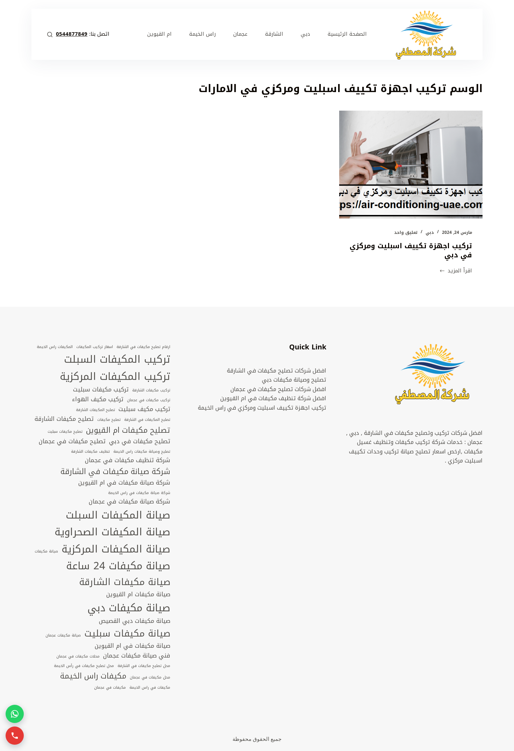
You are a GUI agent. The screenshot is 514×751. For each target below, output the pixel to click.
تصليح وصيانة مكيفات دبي (294, 379)
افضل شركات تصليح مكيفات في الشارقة (276, 370)
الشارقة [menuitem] (274, 34)
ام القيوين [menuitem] (159, 34)
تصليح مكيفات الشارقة (64, 419)
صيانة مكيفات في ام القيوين (132, 646)
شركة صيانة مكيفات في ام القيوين (124, 483)
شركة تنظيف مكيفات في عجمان (127, 460)
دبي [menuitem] (305, 34)
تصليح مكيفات (109, 420)
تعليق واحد (405, 232)
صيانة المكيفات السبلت (118, 515)
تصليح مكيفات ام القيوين (128, 430)
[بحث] (49, 34)
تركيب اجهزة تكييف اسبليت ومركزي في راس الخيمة (262, 407)
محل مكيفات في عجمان (150, 677)
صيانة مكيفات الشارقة (124, 582)
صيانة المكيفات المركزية (116, 549)
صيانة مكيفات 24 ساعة (118, 565)
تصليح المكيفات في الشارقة (147, 420)
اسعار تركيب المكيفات (94, 347)
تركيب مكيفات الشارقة (151, 390)
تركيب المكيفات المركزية (115, 376)
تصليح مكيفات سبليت (65, 432)
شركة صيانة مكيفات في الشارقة (115, 471)
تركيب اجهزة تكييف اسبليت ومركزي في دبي (411, 250)
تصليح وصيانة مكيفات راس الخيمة (141, 451)
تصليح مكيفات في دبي (139, 441)
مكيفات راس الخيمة (93, 676)
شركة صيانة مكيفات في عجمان (129, 502)
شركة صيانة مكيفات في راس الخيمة (139, 493)
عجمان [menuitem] (240, 34)
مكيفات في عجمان (110, 687)
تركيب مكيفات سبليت (101, 390)
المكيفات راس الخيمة (55, 347)
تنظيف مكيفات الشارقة (90, 451)
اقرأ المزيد (460, 270)
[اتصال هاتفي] (15, 735)
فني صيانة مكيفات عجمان (136, 656)
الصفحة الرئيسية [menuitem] (347, 34)
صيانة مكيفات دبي (128, 607)
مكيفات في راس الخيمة (149, 687)
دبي (430, 232)
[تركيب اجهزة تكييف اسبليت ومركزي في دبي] (411, 164)
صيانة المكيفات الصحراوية (112, 531)
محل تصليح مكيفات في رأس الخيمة (84, 666)
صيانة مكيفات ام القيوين (138, 594)
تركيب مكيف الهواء (97, 399)
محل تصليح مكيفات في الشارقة (143, 666)
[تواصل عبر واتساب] (15, 714)
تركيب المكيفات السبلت (117, 359)
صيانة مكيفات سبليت (127, 633)
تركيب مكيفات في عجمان (148, 400)
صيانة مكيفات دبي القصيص (134, 621)
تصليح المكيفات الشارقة (95, 410)
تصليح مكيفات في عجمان (72, 441)
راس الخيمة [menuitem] (202, 34)
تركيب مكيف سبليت (144, 409)
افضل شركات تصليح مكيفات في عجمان (278, 389)
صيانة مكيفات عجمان (63, 635)
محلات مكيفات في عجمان (78, 656)
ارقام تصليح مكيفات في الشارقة (143, 347)
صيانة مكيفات (46, 551)
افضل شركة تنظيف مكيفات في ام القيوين (273, 398)
